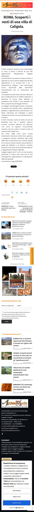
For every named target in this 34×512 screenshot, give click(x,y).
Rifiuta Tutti (16, 497)
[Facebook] (12, 193)
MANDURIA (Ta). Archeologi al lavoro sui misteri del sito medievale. (22, 387)
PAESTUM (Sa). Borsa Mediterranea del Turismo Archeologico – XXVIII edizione (22, 244)
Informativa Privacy (13, 318)
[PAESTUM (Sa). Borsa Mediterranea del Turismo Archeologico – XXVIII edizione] (6, 246)
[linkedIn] (22, 193)
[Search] (25, 5)
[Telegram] (26, 193)
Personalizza (17, 490)
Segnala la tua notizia (32, 256)
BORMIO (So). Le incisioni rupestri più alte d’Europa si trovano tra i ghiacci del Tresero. (21, 234)
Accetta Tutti (17, 503)
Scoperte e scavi (18, 13)
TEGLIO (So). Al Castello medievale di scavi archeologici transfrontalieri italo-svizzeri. (21, 372)
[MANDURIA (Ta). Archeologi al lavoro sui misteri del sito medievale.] (6, 387)
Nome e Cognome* (8, 306)
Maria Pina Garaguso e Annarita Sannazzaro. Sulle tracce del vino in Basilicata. (22, 254)
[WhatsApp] (17, 193)
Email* (19, 306)
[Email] (12, 197)
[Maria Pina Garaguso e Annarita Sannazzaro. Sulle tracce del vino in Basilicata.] (6, 256)
